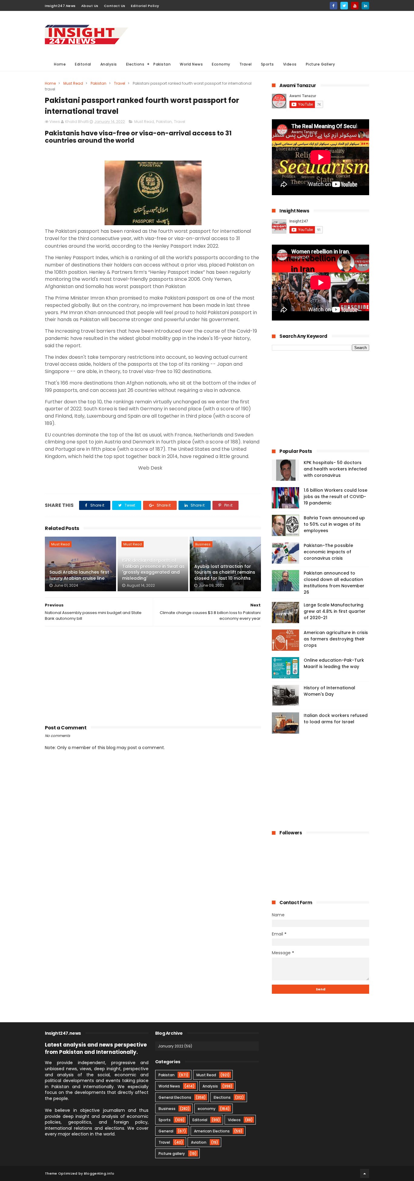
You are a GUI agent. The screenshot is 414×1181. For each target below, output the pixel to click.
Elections (135, 64)
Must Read (73, 83)
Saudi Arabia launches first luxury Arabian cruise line (79, 575)
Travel (245, 64)
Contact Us (114, 5)
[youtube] (355, 5)
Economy (221, 64)
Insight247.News (60, 5)
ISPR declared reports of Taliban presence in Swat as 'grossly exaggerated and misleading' (153, 569)
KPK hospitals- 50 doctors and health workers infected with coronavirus (335, 469)
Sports (267, 64)
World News (191, 64)
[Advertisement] (259, 33)
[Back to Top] (364, 1173)
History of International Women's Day (329, 691)
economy (206, 1108)
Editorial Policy (145, 5)
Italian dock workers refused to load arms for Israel (336, 718)
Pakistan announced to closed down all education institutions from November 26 (334, 582)
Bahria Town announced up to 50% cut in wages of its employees (334, 524)
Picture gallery (172, 1153)
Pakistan (162, 64)
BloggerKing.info (99, 1173)
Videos (290, 64)
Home (60, 64)
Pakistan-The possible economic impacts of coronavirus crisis (328, 551)
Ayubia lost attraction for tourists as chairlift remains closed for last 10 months (224, 572)
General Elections (175, 1097)
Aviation (198, 1142)
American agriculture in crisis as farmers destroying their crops (336, 639)
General (166, 1131)
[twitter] (344, 5)
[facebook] (333, 5)
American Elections (212, 1131)
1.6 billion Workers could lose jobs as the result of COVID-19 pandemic (335, 496)
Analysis (108, 64)
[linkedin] (365, 5)
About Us (89, 5)
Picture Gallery (320, 64)
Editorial (83, 64)
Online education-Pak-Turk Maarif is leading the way (334, 663)
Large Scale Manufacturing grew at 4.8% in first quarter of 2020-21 (335, 611)
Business (203, 544)
